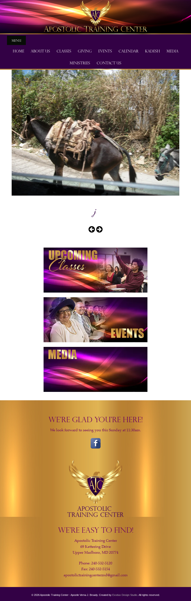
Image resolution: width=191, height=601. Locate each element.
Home (18, 50)
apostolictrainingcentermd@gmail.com (96, 575)
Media (172, 50)
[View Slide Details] (95, 17)
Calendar (129, 50)
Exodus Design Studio (124, 595)
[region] (95, 17)
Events (105, 50)
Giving (85, 50)
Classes (64, 50)
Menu (16, 40)
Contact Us (109, 62)
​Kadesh (152, 50)
